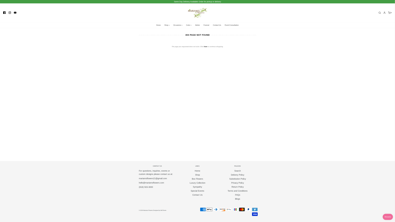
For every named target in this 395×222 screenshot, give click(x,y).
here (205, 46)
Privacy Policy (237, 183)
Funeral (206, 25)
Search (237, 171)
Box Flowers (197, 179)
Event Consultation (232, 25)
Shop (197, 175)
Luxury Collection (197, 183)
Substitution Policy (237, 179)
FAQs (237, 195)
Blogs (237, 199)
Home (158, 25)
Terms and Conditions (237, 191)
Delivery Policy (237, 175)
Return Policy (238, 187)
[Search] (378, 13)
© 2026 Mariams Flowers (146, 210)
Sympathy (197, 187)
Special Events (197, 191)
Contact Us (217, 25)
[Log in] (383, 13)
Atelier (197, 25)
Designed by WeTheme (159, 210)
